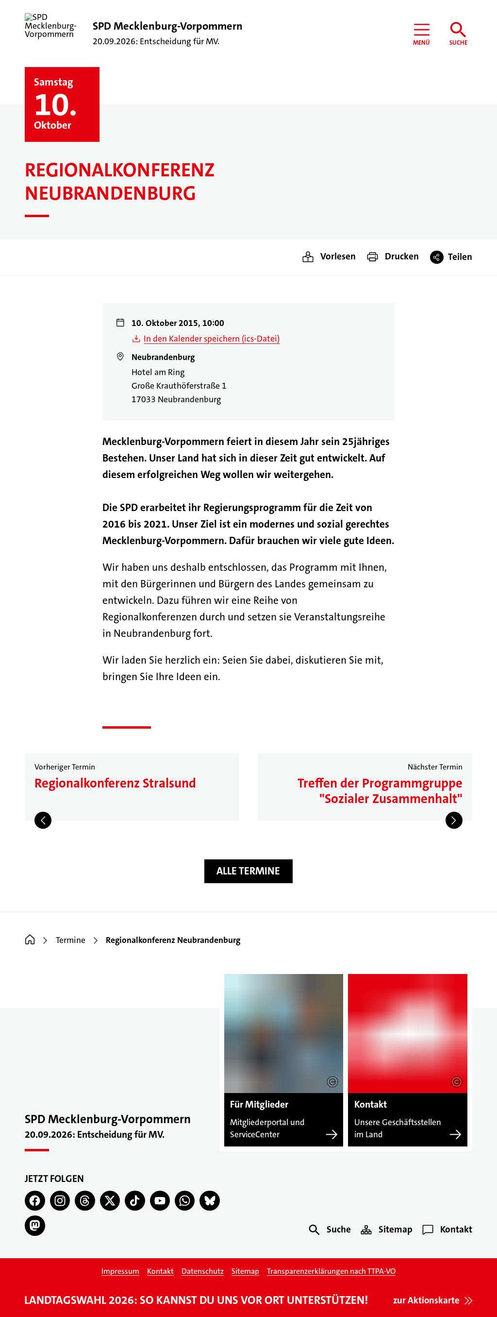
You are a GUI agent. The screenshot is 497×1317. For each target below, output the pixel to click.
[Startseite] (30, 940)
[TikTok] (135, 1201)
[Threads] (85, 1201)
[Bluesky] (209, 1201)
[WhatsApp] (185, 1201)
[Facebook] (35, 1201)
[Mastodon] (35, 1225)
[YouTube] (160, 1201)
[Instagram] (60, 1201)
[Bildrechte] (332, 1082)
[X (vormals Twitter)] (110, 1201)
